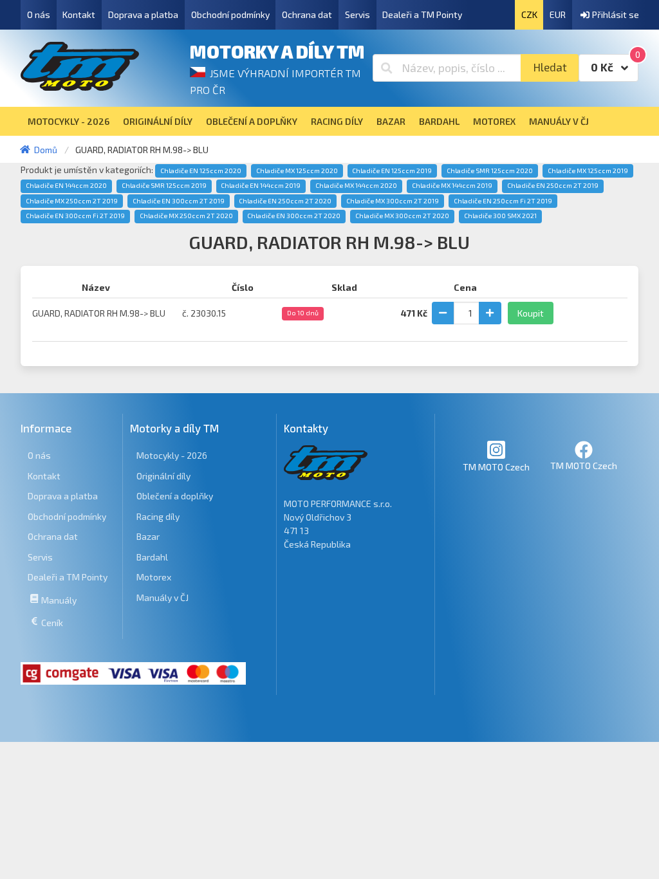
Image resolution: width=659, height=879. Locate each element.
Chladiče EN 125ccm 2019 (392, 170)
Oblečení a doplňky (174, 495)
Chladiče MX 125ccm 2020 (297, 170)
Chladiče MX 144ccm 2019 (452, 185)
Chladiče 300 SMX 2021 (500, 215)
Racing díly (158, 516)
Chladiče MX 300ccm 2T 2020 (402, 215)
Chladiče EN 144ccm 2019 (261, 185)
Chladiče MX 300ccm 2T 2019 (392, 201)
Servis (357, 14)
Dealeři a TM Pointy (422, 14)
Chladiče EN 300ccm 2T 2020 (293, 215)
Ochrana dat (307, 14)
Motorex (153, 576)
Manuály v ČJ (162, 597)
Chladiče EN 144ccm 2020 (66, 185)
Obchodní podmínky (230, 14)
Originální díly (163, 475)
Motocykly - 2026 (171, 455)
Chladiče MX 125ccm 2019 (588, 170)
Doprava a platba (143, 14)
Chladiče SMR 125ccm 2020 (490, 170)
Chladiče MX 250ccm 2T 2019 (72, 201)
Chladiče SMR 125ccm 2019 (164, 185)
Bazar (148, 536)
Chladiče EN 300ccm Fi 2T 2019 (75, 215)
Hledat (550, 67)
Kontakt (78, 14)
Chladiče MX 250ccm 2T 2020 (186, 215)
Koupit (530, 313)
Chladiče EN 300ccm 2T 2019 (179, 201)
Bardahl (152, 556)
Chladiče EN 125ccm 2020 (200, 170)
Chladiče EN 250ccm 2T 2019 (553, 185)
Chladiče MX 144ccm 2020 (356, 185)
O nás (38, 14)
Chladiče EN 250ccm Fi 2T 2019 (503, 201)
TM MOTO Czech (496, 466)
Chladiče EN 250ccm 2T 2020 (285, 201)
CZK (529, 14)
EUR (558, 14)
